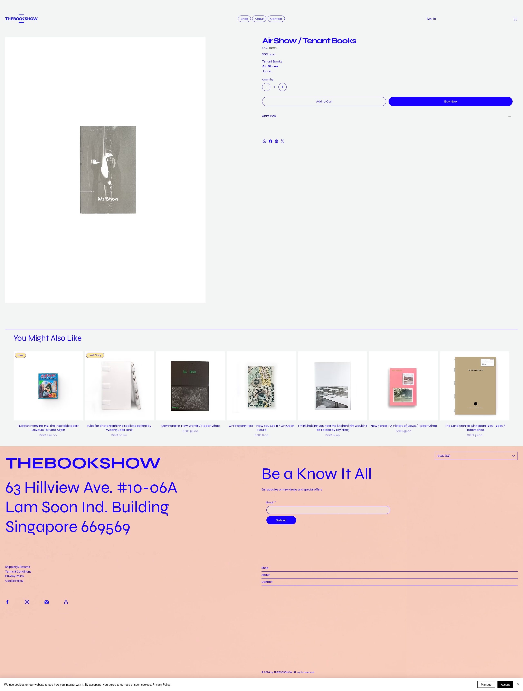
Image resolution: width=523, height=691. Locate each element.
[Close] (518, 684)
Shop (265, 635)
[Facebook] (270, 141)
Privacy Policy (14, 643)
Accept (505, 684)
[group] (261, 461)
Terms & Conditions (18, 638)
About (266, 642)
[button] (515, 19)
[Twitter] (282, 141)
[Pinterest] (276, 141)
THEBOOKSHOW (83, 530)
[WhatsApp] (264, 141)
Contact (267, 649)
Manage (486, 684)
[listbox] (476, 523)
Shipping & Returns (17, 634)
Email (271, 569)
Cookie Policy (14, 648)
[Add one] (282, 87)
